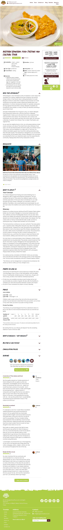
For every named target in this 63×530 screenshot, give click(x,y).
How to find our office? (19, 519)
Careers (6, 524)
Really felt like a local (9, 452)
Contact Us (7, 526)
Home (31, 2)
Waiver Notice (19, 503)
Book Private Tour (51, 76)
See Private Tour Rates (51, 73)
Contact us (40, 2)
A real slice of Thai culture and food (13, 376)
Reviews (51, 2)
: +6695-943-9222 (12, 2)
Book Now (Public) (51, 58)
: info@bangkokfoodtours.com (15, 3)
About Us (56, 2)
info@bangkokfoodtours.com (42, 513)
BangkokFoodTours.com (13, 500)
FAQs (57, 4)
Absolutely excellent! (9, 405)
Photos (59, 44)
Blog (46, 2)
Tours (35, 2)
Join (48, 520)
